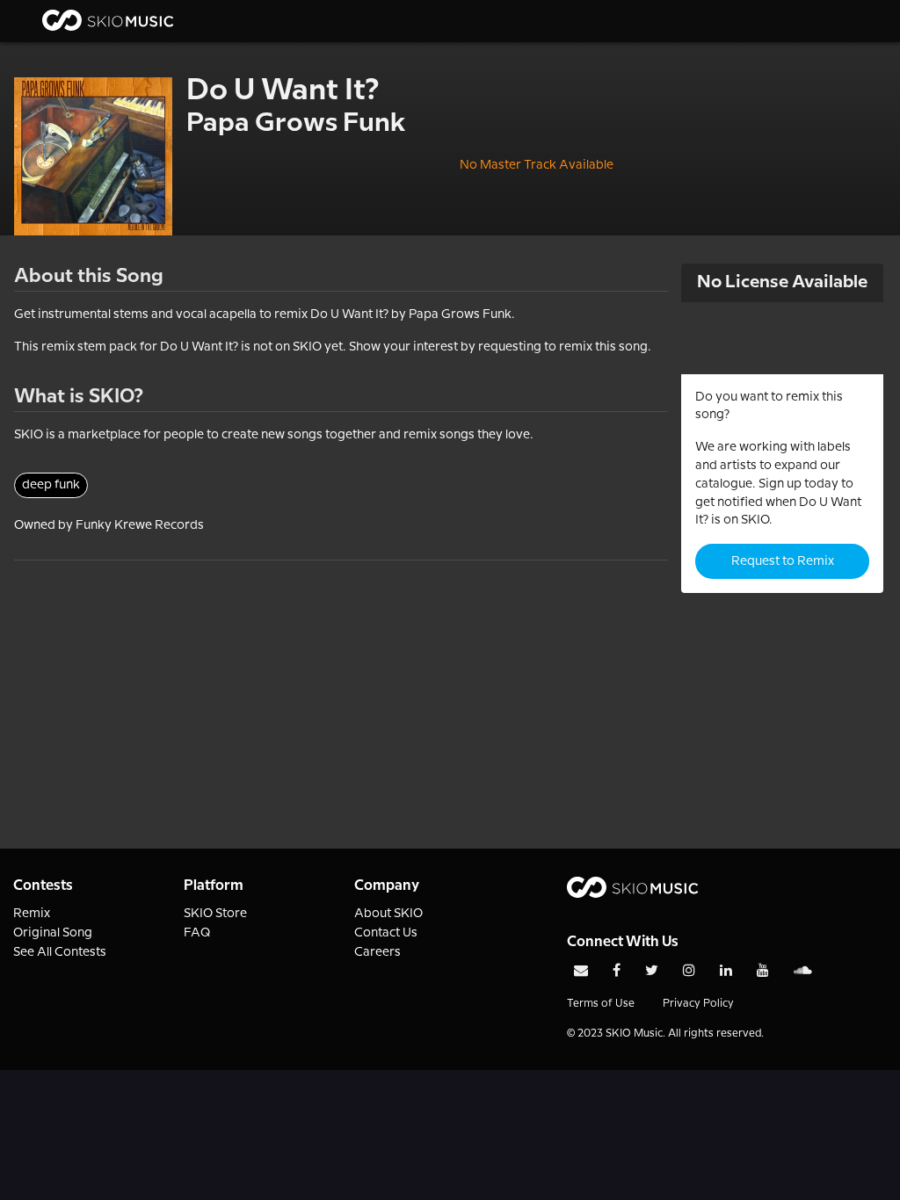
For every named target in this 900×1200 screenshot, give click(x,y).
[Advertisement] (341, 683)
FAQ (197, 933)
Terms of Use (601, 1003)
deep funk (51, 485)
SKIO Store (215, 913)
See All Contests (59, 952)
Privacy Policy (698, 1003)
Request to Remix (782, 561)
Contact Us (385, 933)
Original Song (52, 933)
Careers (377, 952)
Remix (31, 913)
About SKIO (388, 913)
